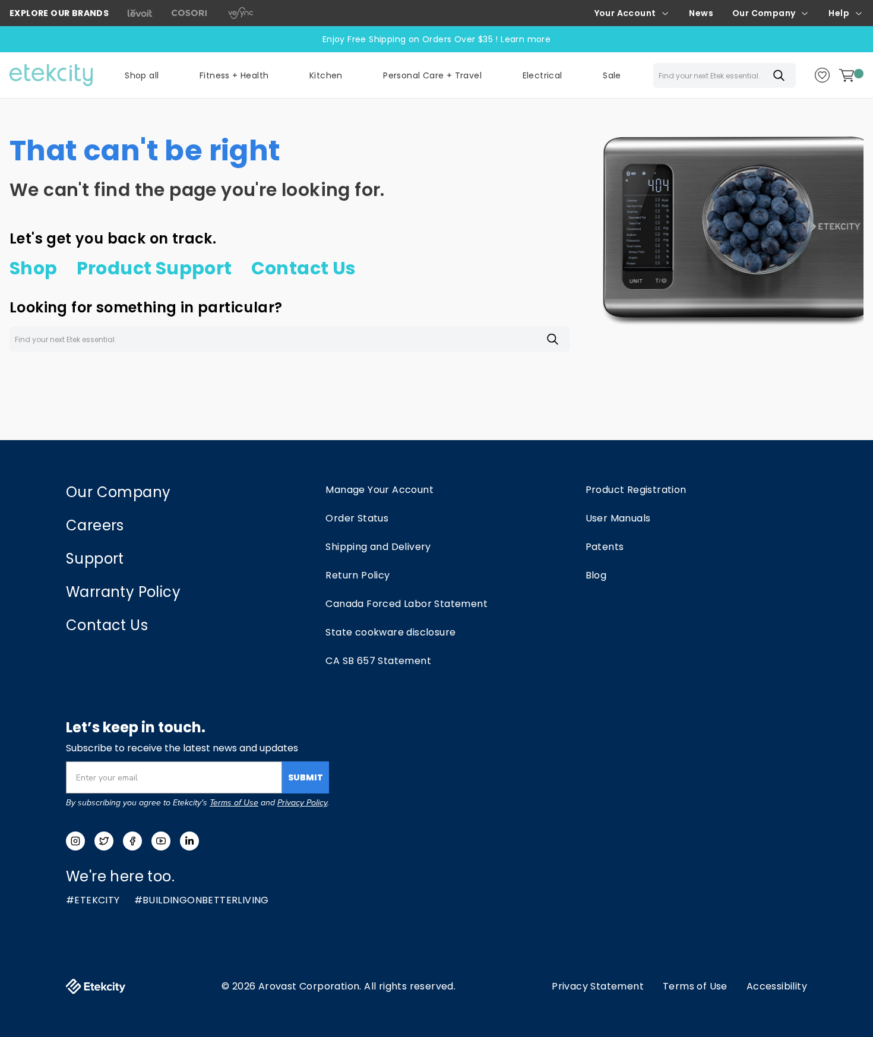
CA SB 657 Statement (378, 661)
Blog (596, 575)
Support (95, 558)
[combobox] (724, 75)
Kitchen (326, 75)
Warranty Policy (123, 592)
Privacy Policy (302, 802)
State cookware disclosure (390, 632)
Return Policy (357, 575)
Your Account (625, 13)
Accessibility (777, 986)
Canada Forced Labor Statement (406, 604)
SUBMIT (305, 777)
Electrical (542, 75)
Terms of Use (234, 802)
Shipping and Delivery (378, 547)
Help (838, 13)
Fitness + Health (234, 75)
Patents (605, 547)
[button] (234, 75)
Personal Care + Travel (432, 75)
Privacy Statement (598, 986)
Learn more (526, 39)
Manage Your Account (379, 490)
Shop (34, 268)
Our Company (763, 13)
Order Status (356, 518)
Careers (95, 525)
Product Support (154, 268)
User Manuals (618, 518)
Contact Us (303, 268)
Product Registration (636, 490)
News (701, 13)
